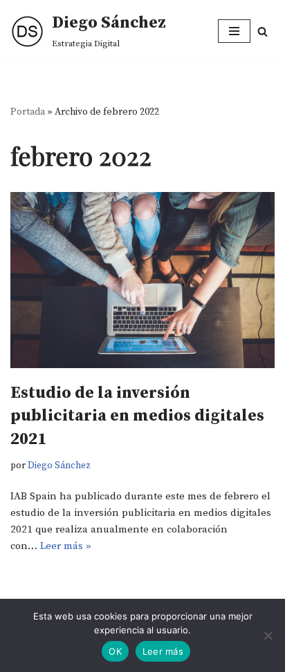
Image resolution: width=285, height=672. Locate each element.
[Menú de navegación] (234, 31)
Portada (27, 112)
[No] (268, 635)
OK (115, 651)
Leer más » (65, 546)
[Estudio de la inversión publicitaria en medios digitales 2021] (142, 280)
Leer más (162, 651)
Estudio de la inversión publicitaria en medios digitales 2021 (137, 416)
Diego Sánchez (59, 466)
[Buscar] (262, 31)
